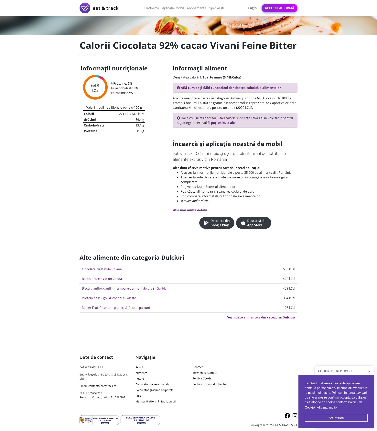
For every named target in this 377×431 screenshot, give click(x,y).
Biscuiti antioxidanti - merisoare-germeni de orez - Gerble (124, 288)
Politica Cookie (202, 378)
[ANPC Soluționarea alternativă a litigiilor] (99, 420)
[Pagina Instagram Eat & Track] (295, 417)
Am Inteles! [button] (336, 417)
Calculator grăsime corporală (154, 390)
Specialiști (216, 8)
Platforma (152, 8)
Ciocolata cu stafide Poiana (102, 269)
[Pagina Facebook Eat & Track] (288, 417)
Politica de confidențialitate (210, 384)
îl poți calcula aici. (222, 123)
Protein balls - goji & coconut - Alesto (109, 298)
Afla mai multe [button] (327, 407)
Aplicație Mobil (173, 8)
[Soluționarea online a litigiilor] (140, 420)
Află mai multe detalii (190, 210)
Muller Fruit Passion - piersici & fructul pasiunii (116, 307)
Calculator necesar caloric (152, 384)
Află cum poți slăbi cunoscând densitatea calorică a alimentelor (230, 88)
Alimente (141, 373)
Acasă (139, 367)
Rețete (139, 378)
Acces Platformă (279, 8)
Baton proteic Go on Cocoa (102, 279)
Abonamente (196, 8)
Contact (198, 367)
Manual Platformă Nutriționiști (155, 401)
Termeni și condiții (205, 373)
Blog (138, 396)
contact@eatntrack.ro (102, 386)
